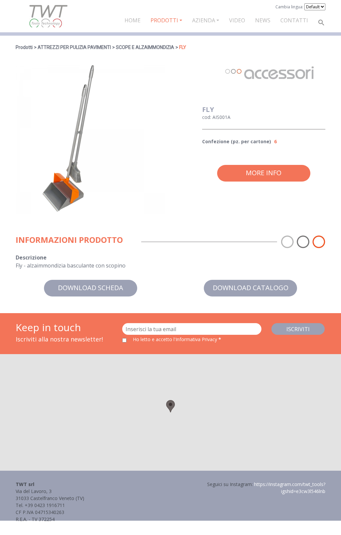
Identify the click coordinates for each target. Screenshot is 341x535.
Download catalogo (250, 287)
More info (263, 172)
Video (237, 20)
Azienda (203, 20)
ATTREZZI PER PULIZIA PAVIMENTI (74, 47)
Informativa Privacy (36, 526)
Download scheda (90, 287)
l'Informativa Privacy (195, 339)
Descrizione (31, 257)
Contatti (294, 20)
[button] (170, 406)
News (262, 20)
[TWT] (48, 16)
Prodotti (164, 20)
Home (133, 20)
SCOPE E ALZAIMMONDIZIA (145, 47)
